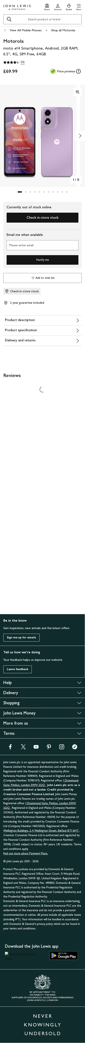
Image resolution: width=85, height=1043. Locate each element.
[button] (78, 6)
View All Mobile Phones (26, 30)
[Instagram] (61, 748)
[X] (23, 748)
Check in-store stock (42, 218)
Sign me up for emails (21, 637)
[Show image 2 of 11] (80, 136)
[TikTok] (74, 748)
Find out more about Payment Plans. (25, 853)
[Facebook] (10, 748)
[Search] (9, 19)
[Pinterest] (48, 748)
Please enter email (21, 245)
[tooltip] (78, 71)
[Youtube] (36, 748)
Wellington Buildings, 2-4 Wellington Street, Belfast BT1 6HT (41, 830)
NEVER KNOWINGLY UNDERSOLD (42, 1024)
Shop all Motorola (63, 30)
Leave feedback (17, 669)
